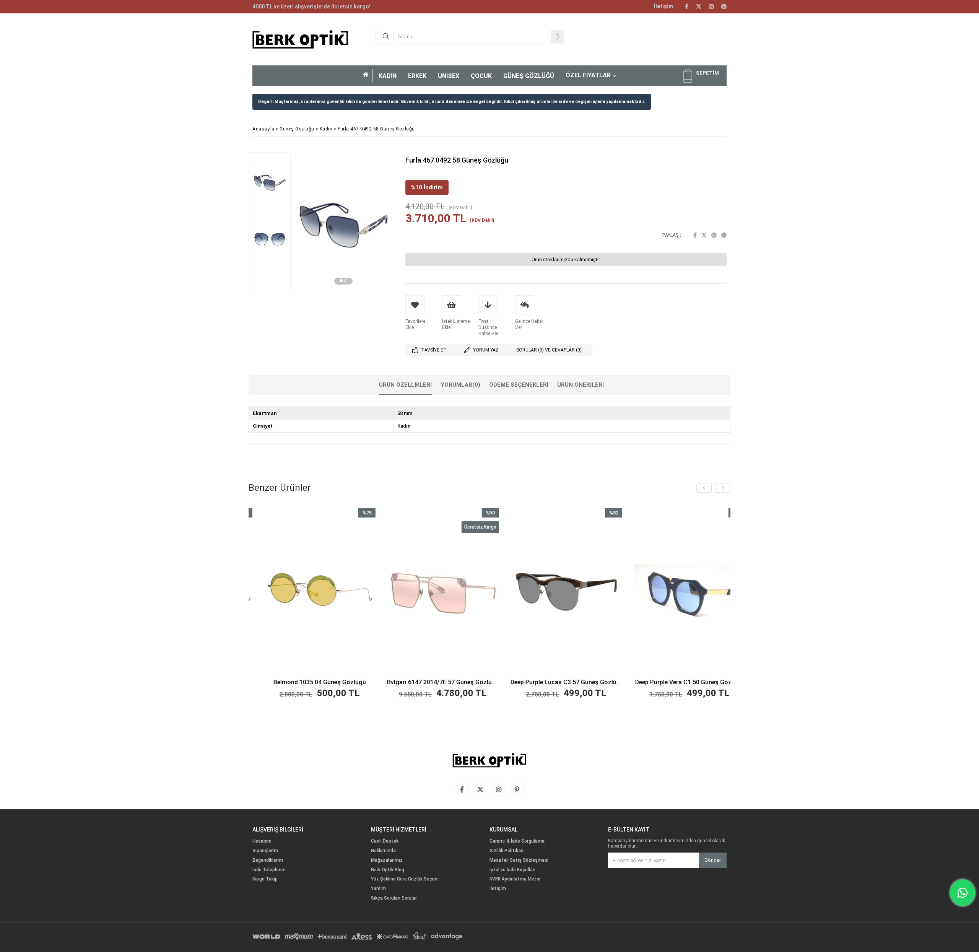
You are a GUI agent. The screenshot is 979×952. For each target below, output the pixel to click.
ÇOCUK (481, 76)
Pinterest (714, 235)
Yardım (378, 888)
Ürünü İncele (297, 604)
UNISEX (448, 76)
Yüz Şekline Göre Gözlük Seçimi (405, 879)
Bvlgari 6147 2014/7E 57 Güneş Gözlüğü (394, 682)
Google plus (724, 235)
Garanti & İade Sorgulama (517, 841)
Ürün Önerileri (580, 384)
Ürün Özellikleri (405, 384)
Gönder (712, 860)
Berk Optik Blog (387, 869)
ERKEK (417, 76)
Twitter (704, 235)
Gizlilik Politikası (507, 850)
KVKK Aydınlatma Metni (515, 879)
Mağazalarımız (387, 860)
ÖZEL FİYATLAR (588, 75)
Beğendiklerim (267, 860)
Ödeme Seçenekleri (518, 384)
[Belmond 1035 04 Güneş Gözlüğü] (271, 592)
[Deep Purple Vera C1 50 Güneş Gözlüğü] (641, 592)
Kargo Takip (265, 879)
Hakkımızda (383, 850)
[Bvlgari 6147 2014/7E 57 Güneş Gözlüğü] (394, 592)
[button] (341, 280)
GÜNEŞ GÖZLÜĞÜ (528, 76)
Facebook (695, 235)
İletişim (663, 6)
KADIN (388, 76)
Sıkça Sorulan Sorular (394, 898)
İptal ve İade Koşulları (512, 869)
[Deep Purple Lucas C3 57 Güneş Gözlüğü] (517, 592)
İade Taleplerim (269, 869)
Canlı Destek (384, 841)
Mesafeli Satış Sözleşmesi (519, 860)
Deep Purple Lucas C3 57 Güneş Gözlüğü (517, 682)
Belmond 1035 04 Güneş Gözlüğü (270, 682)
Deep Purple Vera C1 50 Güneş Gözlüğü (640, 682)
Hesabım (262, 841)
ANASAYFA (368, 75)
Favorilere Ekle (270, 604)
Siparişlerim (265, 850)
